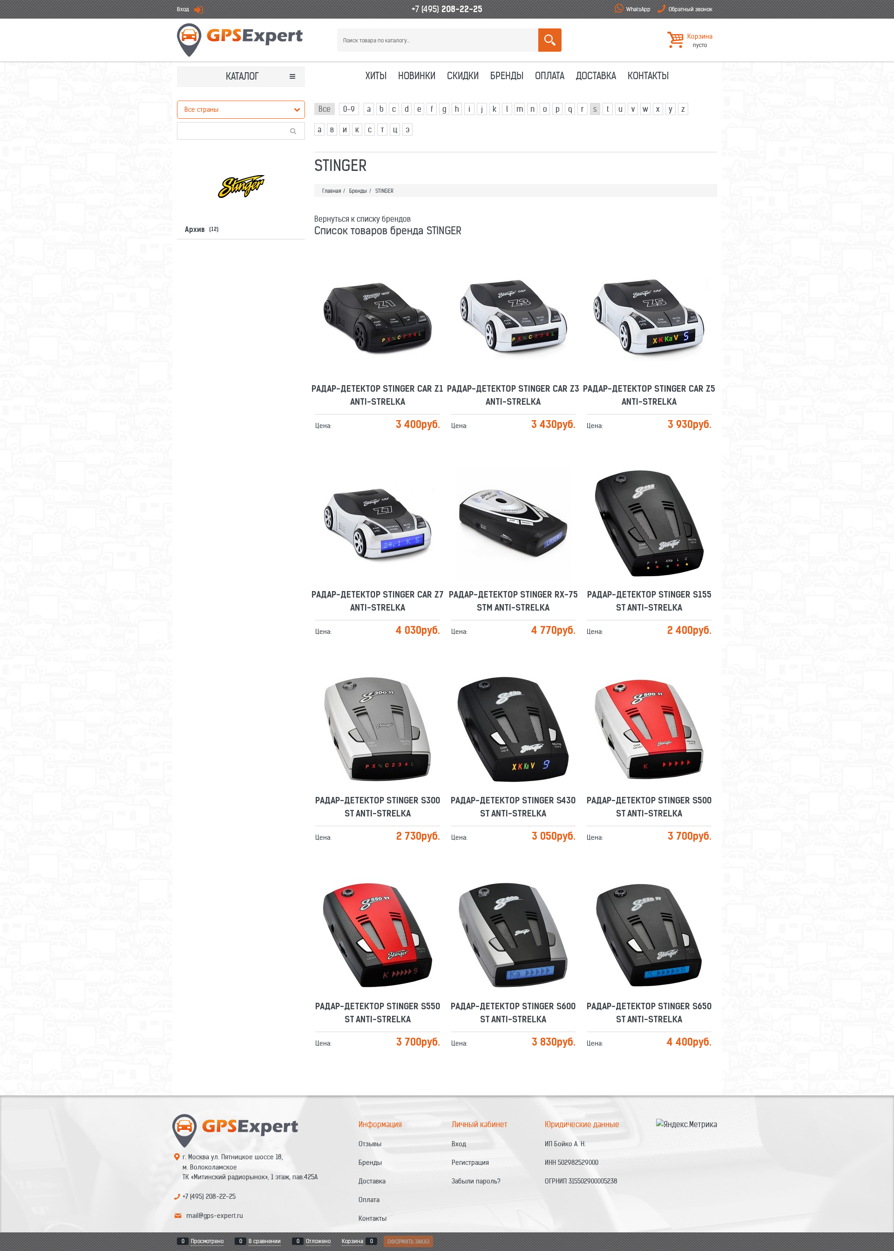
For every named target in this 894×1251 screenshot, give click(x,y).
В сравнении (265, 1240)
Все (324, 109)
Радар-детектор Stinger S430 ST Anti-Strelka (513, 701)
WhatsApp (638, 9)
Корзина (352, 1240)
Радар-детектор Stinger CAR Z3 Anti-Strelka (513, 289)
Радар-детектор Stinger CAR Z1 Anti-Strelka (377, 289)
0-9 (349, 109)
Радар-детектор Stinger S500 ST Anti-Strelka (649, 701)
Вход (183, 9)
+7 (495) (447, 9)
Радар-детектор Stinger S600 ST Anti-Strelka (513, 907)
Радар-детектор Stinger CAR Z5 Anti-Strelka (649, 289)
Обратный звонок (690, 9)
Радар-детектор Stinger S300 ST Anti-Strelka (377, 701)
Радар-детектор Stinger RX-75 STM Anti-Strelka (513, 495)
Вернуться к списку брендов (362, 219)
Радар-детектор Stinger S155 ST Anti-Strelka (649, 495)
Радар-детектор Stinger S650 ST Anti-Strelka (649, 907)
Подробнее (381, 309)
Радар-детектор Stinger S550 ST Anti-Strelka (377, 907)
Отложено (318, 1240)
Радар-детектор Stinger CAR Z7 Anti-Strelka (378, 495)
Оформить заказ (408, 1241)
